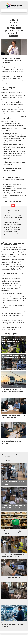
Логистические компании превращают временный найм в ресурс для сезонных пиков (13, 357)
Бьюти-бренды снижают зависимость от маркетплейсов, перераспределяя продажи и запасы (13, 507)
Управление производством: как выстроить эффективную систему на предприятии (12, 624)
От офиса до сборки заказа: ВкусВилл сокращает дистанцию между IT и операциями (12, 531)
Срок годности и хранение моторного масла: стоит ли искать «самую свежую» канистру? (14, 482)
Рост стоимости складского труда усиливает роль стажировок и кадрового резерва (13, 391)
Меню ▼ (5, 11)
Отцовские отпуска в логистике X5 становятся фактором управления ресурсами (11, 441)
